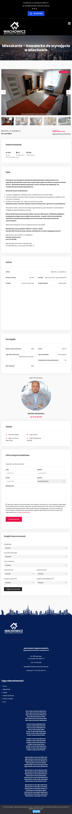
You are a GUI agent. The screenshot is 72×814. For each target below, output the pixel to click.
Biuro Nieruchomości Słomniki (36, 713)
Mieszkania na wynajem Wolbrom (36, 788)
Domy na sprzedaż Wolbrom (36, 728)
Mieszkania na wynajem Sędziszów (36, 792)
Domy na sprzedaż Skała (36, 729)
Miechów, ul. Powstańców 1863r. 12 (36, 3)
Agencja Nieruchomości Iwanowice (36, 764)
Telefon (39, 470)
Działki (5, 693)
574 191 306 (37, 14)
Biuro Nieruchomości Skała (36, 717)
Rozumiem (36, 811)
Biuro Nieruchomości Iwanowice (36, 718)
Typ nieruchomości (10, 553)
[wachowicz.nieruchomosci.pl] (14, 28)
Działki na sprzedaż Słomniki (36, 740)
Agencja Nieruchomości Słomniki (36, 759)
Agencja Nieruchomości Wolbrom (36, 761)
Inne (4, 702)
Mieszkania (6, 689)
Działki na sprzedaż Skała (36, 744)
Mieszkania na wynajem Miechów (36, 785)
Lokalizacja (7, 544)
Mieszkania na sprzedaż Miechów (36, 770)
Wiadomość (10, 486)
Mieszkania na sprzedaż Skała (36, 776)
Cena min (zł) (8, 570)
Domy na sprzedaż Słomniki (36, 726)
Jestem (39, 478)
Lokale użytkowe (8, 696)
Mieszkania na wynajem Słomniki (36, 787)
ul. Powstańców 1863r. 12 (36, 659)
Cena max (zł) (41, 570)
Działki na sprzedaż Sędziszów (36, 746)
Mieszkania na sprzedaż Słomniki (36, 772)
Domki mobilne (8, 699)
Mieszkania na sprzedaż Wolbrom (36, 774)
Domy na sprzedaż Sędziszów (36, 731)
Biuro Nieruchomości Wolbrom (36, 715)
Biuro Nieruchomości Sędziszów (36, 720)
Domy (5, 686)
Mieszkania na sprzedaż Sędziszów (36, 777)
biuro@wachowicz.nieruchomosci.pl (37, 6)
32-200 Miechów (36, 656)
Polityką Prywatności (23, 512)
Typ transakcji (9, 561)
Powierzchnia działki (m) (45, 579)
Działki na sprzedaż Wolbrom (36, 742)
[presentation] (3, 92)
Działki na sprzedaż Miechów (36, 739)
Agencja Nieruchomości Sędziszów (36, 766)
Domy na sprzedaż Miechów (36, 724)
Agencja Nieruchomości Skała (36, 763)
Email (7, 478)
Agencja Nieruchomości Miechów (36, 757)
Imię (7, 470)
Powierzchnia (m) (10, 579)
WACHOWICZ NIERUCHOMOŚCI (36, 648)
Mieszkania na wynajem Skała (36, 790)
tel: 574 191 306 (36, 417)
